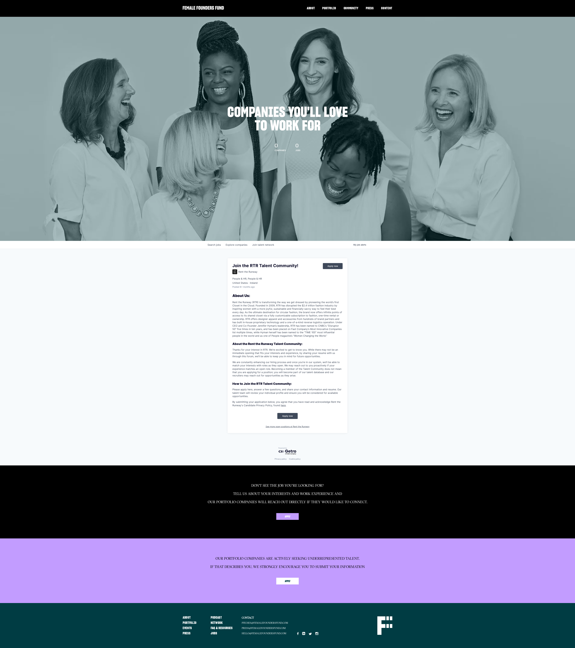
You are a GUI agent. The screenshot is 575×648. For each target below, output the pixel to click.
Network (217, 622)
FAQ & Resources (222, 628)
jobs (214, 244)
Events (187, 628)
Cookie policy (295, 459)
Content (386, 8)
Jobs (214, 633)
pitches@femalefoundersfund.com (265, 622)
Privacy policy (281, 459)
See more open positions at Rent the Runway (288, 426)
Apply (287, 516)
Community (351, 8)
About (311, 8)
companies (236, 244)
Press (370, 8)
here (283, 405)
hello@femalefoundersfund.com (264, 633)
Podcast (216, 617)
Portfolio (329, 8)
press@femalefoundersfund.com (264, 628)
